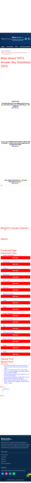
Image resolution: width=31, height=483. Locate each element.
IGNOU (5, 352)
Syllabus (5, 268)
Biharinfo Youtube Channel (14, 228)
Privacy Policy (4, 454)
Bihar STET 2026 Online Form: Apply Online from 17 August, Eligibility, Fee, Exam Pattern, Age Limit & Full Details (16, 371)
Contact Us (3, 461)
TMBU (4, 300)
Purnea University (8, 319)
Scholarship (6, 262)
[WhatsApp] (13, 473)
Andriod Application (8, 255)
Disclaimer (3, 457)
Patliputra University (8, 332)
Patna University (7, 339)
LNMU (5, 307)
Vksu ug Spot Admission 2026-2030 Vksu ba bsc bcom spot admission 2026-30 (16, 377)
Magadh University (8, 294)
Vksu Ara (5, 287)
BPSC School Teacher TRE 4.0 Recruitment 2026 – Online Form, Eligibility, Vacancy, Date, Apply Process (16, 381)
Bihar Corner (6, 281)
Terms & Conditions (6, 463)
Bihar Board (6, 274)
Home (2, 46)
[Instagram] (6, 473)
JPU (4, 326)
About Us (3, 459)
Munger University (8, 313)
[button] (15, 255)
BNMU (5, 345)
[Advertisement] (15, 15)
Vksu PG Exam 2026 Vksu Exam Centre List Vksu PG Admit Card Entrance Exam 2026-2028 (16, 367)
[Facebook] (2, 473)
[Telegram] (10, 473)
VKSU (16, 46)
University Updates (25, 46)
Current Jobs (9, 46)
